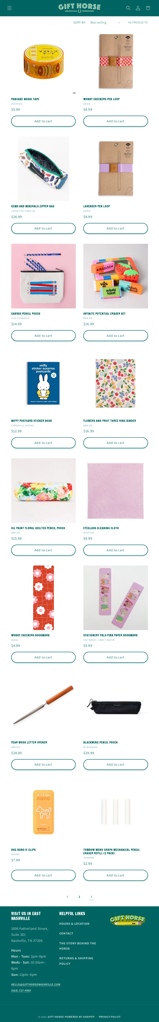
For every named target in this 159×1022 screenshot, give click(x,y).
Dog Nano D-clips (23, 850)
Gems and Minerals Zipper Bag (32, 206)
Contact (66, 933)
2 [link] (91, 896)
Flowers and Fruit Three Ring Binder (109, 421)
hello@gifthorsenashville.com (35, 984)
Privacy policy (110, 1017)
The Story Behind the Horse (77, 946)
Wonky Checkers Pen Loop (101, 99)
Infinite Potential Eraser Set (104, 314)
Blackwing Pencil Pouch (100, 742)
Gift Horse (56, 1017)
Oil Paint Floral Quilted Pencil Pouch (38, 528)
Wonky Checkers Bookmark (30, 635)
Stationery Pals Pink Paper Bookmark (110, 635)
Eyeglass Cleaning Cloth (101, 528)
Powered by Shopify (80, 1017)
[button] (9, 8)
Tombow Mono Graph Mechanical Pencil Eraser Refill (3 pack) (111, 851)
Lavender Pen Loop (96, 206)
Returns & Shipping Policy (76, 961)
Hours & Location (74, 924)
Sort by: (79, 22)
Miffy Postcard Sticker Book (31, 421)
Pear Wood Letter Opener (29, 742)
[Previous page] (68, 897)
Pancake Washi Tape (25, 99)
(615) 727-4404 (21, 990)
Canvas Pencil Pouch (25, 314)
